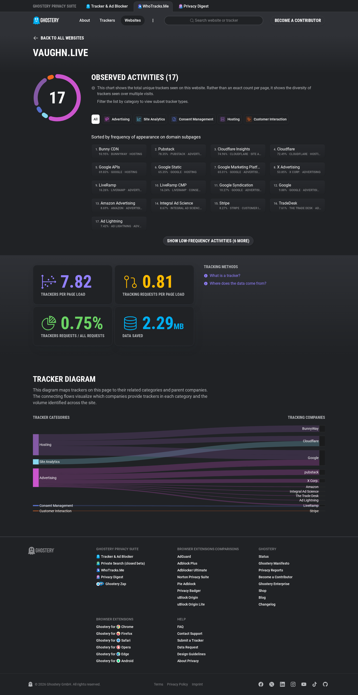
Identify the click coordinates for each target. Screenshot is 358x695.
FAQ (180, 627)
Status (264, 556)
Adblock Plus (187, 563)
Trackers (107, 20)
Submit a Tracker (190, 640)
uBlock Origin (187, 597)
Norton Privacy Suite (193, 577)
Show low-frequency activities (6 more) (208, 240)
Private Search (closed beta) (123, 563)
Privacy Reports (271, 570)
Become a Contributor (298, 20)
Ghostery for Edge (112, 654)
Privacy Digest (196, 6)
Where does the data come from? (238, 283)
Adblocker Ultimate (192, 570)
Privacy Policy (177, 684)
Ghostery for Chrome (114, 627)
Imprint (197, 684)
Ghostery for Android (114, 661)
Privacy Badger (189, 591)
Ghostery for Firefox (114, 634)
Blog (262, 597)
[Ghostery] (46, 20)
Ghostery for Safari (113, 640)
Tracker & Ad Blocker (109, 6)
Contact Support (189, 634)
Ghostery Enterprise (274, 584)
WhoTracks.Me (156, 6)
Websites (133, 20)
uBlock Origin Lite (191, 604)
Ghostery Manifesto (274, 563)
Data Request (187, 647)
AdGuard (184, 556)
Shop (262, 591)
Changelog (267, 604)
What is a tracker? (225, 275)
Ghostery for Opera (113, 647)
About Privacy (188, 661)
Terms (158, 684)
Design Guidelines (191, 654)
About (84, 20)
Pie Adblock (186, 584)
